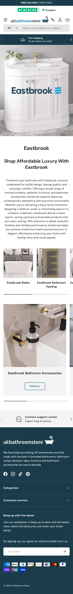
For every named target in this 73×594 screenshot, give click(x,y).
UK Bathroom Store (20, 585)
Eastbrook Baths (18, 283)
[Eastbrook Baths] (18, 263)
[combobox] (36, 28)
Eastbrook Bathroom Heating (51, 285)
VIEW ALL (34, 386)
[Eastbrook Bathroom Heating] (51, 263)
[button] (67, 19)
